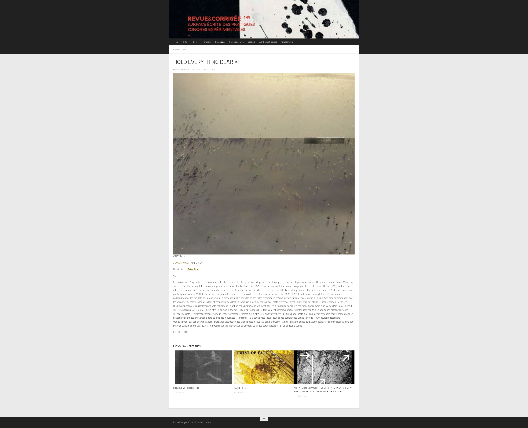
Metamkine (193, 269)
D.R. (195, 42)
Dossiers (251, 42)
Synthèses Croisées (268, 42)
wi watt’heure (287, 42)
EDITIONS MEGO (181, 262)
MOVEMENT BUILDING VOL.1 (187, 388)
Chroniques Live (236, 42)
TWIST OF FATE (241, 388)
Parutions (207, 42)
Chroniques (220, 42)
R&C (185, 42)
